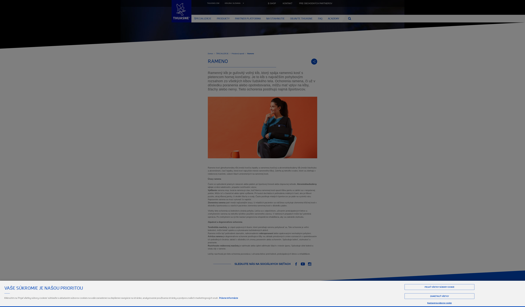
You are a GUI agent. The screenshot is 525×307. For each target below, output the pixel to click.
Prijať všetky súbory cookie (439, 287)
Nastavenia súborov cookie (439, 303)
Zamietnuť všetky (439, 296)
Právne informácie (228, 298)
